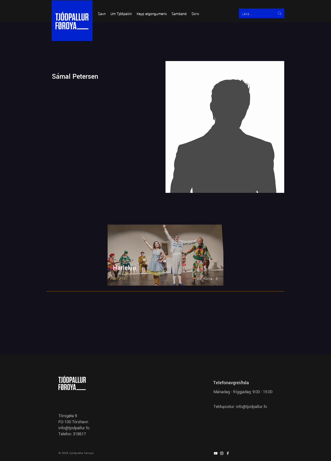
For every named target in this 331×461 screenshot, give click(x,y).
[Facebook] (228, 453)
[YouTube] (215, 453)
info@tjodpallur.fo (251, 406)
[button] (101, 13)
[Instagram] (222, 453)
